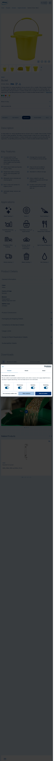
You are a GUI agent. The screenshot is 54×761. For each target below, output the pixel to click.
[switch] (20, 388)
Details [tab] (26, 370)
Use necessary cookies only (10, 393)
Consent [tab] (9, 370)
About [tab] (43, 370)
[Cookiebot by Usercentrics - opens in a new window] (45, 367)
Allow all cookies (43, 393)
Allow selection (26, 393)
